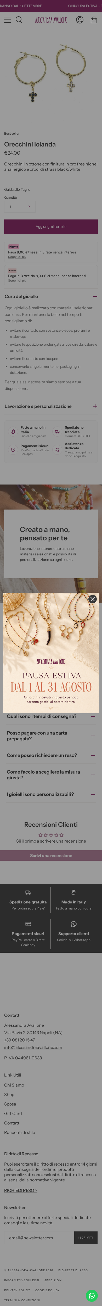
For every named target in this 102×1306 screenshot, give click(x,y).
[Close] (92, 599)
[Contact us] (92, 1296)
